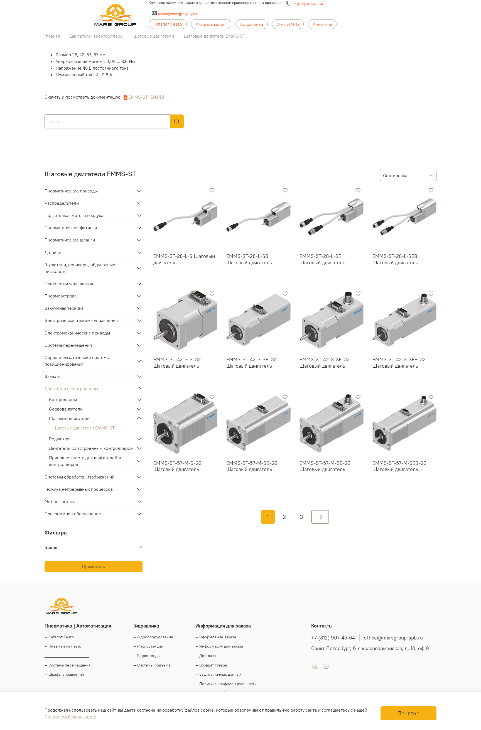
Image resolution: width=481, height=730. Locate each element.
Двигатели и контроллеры (96, 36)
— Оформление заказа (215, 636)
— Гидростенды (146, 655)
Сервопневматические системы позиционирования (77, 361)
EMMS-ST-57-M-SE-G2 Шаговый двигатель (325, 466)
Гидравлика (251, 24)
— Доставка (205, 655)
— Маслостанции (148, 646)
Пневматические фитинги (71, 227)
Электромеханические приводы (77, 333)
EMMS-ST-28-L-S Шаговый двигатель (184, 259)
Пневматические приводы (71, 191)
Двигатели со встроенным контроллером (91, 448)
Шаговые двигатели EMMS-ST (84, 428)
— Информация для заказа (219, 646)
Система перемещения (68, 345)
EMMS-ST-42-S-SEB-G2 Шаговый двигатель (399, 362)
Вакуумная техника (64, 308)
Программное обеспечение (73, 513)
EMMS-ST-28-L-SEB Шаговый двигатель (395, 259)
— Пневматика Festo (63, 646)
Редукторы (60, 438)
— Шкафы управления (64, 674)
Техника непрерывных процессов (79, 489)
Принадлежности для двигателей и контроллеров (85, 461)
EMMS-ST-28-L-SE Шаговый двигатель (322, 259)
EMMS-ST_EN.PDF (146, 97)
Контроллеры (63, 399)
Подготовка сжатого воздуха (74, 215)
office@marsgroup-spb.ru (178, 13)
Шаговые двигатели (153, 36)
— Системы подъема (151, 665)
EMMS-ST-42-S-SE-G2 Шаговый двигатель (325, 362)
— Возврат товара (211, 665)
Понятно (408, 713)
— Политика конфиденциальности (226, 683)
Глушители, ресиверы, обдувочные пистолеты (80, 268)
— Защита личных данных (218, 674)
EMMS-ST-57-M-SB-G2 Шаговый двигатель (252, 466)
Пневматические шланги (70, 240)
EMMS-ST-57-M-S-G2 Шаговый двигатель (177, 466)
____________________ (67, 655)
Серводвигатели (66, 409)
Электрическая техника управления (81, 320)
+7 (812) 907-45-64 (307, 4)
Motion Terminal (61, 501)
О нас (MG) (288, 24)
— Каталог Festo (59, 636)
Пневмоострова (61, 296)
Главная (52, 36)
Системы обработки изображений (79, 477)
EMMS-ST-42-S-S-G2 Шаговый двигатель (177, 362)
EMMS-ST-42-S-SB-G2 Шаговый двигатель (251, 362)
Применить (93, 566)
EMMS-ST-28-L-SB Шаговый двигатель (249, 259)
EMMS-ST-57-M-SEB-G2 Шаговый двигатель (399, 466)
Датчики (53, 252)
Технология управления (69, 283)
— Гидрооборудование (153, 636)
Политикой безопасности (70, 716)
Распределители (62, 203)
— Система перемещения (67, 665)
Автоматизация (211, 24)
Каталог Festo (167, 24)
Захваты (53, 376)
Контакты (322, 24)
